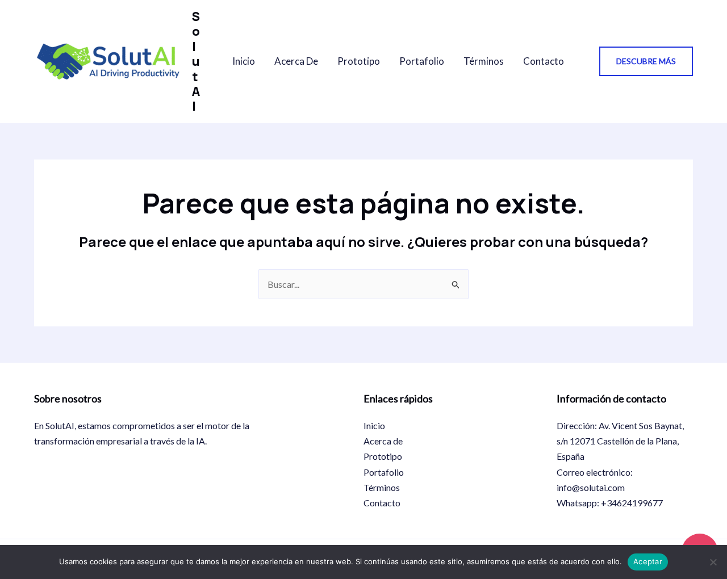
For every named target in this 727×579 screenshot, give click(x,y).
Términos (483, 61)
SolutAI (196, 61)
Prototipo (358, 61)
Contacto (543, 61)
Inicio (243, 61)
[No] (712, 562)
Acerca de (296, 61)
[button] (646, 61)
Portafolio (421, 61)
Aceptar (647, 561)
